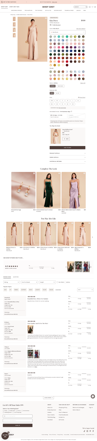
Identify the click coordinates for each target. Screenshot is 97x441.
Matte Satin (60, 86)
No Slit (57, 93)
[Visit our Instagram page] (87, 431)
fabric (16, 289)
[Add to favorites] (46, 18)
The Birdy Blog (51, 417)
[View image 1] (14, 19)
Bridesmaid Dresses (21, 14)
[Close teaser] (8, 432)
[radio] (50, 36)
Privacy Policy (60, 434)
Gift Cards (61, 419)
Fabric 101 (82, 83)
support (23, 289)
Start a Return (76, 410)
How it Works (51, 414)
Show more (58, 289)
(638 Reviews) (57, 25)
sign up (17, 425)
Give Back (50, 419)
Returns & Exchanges (78, 407)
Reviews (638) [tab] (7, 277)
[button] (5, 436)
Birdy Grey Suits (52, 410)
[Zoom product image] (32, 39)
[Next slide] (70, 1)
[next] (92, 237)
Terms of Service (52, 434)
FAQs (60, 410)
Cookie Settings (45, 434)
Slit (52, 93)
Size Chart (82, 97)
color (44, 289)
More (36, 366)
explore (58, 2)
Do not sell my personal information (77, 434)
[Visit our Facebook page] (93, 431)
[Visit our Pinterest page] (90, 431)
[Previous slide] (26, 1)
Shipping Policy (63, 407)
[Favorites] (92, 7)
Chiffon (52, 86)
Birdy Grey (4, 7)
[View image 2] (14, 24)
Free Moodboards (63, 414)
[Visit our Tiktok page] (84, 431)
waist (30, 289)
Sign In (91, 407)
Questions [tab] (16, 277)
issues (51, 289)
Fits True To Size (62, 107)
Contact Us (61, 417)
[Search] (81, 7)
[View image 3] (14, 30)
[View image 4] (14, 35)
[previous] (4, 237)
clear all (68, 282)
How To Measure (63, 412)
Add (67, 139)
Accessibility (66, 434)
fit (10, 289)
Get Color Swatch (80, 28)
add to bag (67, 147)
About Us (50, 407)
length (37, 289)
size (5, 289)
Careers (49, 412)
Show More (47, 397)
